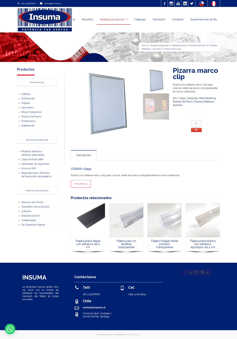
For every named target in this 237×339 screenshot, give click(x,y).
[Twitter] (191, 3)
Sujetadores (28, 125)
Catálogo (140, 19)
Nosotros (87, 19)
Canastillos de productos (35, 206)
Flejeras (25, 103)
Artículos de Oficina (32, 202)
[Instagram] (171, 3)
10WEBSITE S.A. (123, 335)
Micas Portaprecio (31, 112)
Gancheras (27, 107)
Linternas (26, 211)
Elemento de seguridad (37, 140)
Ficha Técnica (80, 184)
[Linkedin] (184, 3)
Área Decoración (30, 215)
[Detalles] (88, 220)
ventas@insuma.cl (52, 3)
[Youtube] (178, 3)
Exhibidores (28, 98)
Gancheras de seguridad (35, 163)
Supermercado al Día (204, 19)
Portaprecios (28, 121)
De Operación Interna (33, 224)
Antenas (25, 94)
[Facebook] (164, 3)
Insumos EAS (28, 168)
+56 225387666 (28, 3)
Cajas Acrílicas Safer (32, 159)
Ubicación (159, 19)
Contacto (178, 19)
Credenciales (28, 220)
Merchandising (207, 98)
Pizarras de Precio (183, 101)
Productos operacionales (37, 190)
